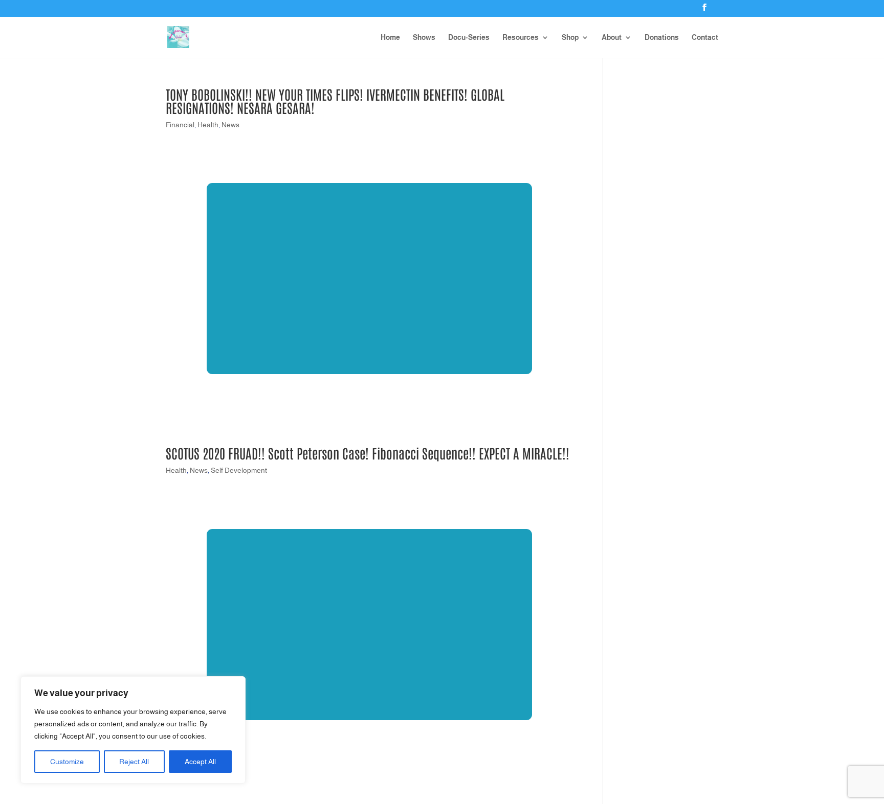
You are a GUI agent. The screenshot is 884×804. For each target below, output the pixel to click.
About (612, 37)
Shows (424, 37)
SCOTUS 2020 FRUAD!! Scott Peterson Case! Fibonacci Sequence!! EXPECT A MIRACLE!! (367, 453)
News (230, 125)
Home (390, 37)
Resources (520, 37)
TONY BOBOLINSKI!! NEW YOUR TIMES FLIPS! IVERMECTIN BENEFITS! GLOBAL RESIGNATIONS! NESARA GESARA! (335, 100)
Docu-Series (469, 37)
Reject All (134, 761)
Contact (705, 37)
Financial (180, 125)
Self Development (239, 470)
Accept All (200, 761)
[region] (133, 730)
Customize (67, 761)
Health (207, 125)
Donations (662, 37)
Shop (570, 37)
